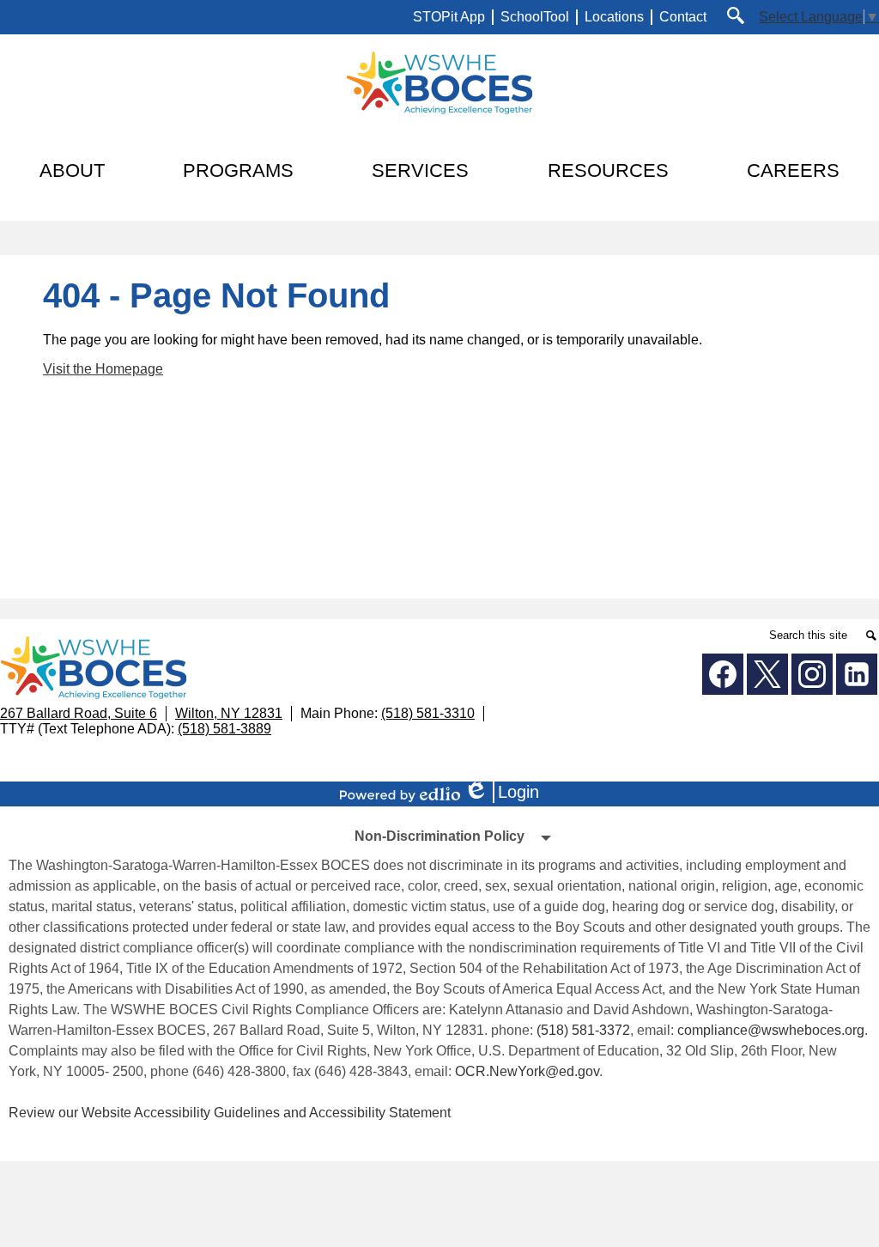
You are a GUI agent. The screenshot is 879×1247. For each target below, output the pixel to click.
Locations (614, 16)
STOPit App (449, 16)
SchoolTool (534, 16)
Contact (682, 16)
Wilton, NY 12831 (228, 713)
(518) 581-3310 (428, 713)
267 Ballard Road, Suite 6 (78, 713)
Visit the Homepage (103, 369)
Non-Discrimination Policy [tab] (439, 836)
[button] (72, 171)
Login (507, 792)
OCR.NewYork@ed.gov (527, 1071)
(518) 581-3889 (224, 728)
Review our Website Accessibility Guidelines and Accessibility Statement (230, 1112)
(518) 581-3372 (583, 1030)
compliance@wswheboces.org (770, 1030)
